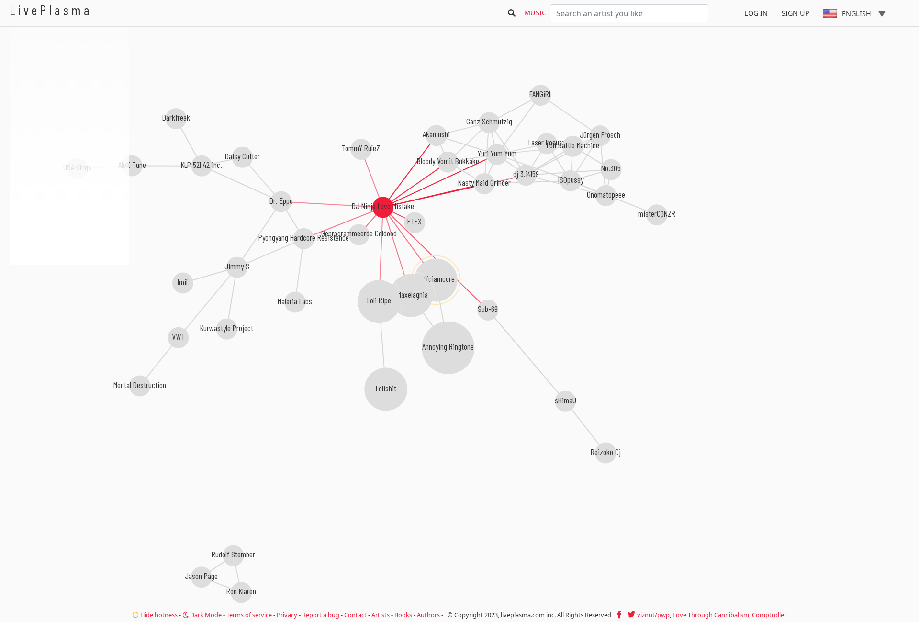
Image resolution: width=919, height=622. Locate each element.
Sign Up (795, 13)
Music (535, 12)
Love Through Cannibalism (710, 615)
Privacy (287, 615)
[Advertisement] (69, 316)
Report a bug (320, 615)
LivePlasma (51, 9)
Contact (355, 615)
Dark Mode (205, 615)
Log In (756, 13)
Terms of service (249, 615)
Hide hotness (158, 615)
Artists (380, 615)
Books (403, 615)
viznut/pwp (653, 615)
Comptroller (769, 615)
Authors (428, 615)
